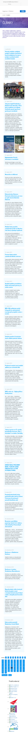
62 (14, 669)
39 (17, 665)
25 (23, 662)
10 (2, 660)
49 (23, 666)
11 (5, 660)
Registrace (5, 11)
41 (23, 665)
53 (11, 668)
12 (8, 660)
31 (17, 663)
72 (20, 671)
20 (8, 662)
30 (14, 663)
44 (8, 666)
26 (2, 663)
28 (8, 663)
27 (5, 663)
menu (23, 11)
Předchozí (4, 675)
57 (23, 668)
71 (17, 671)
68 (8, 671)
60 (8, 669)
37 (11, 665)
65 (23, 669)
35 (5, 665)
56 (20, 668)
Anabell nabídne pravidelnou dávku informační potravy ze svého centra (13, 285)
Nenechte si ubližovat (11, 174)
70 (14, 671)
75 (5, 672)
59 (5, 669)
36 (8, 665)
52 (8, 668)
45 (11, 666)
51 (5, 668)
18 (2, 662)
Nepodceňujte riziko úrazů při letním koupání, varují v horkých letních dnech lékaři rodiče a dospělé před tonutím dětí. (14, 592)
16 (20, 660)
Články (8, 15)
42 (2, 666)
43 (5, 666)
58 (2, 669)
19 (5, 662)
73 (23, 671)
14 (14, 660)
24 (20, 662)
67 (5, 671)
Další (10, 675)
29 (11, 663)
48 (20, 666)
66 (2, 671)
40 (20, 665)
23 (17, 662)
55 (17, 668)
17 (23, 660)
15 (17, 660)
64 (20, 669)
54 (14, 668)
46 (14, 666)
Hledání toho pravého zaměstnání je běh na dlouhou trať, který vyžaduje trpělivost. (13, 228)
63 (17, 669)
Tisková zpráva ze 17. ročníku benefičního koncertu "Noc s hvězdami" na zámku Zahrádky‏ (14, 431)
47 (17, 666)
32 (20, 663)
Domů (4, 15)
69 (11, 671)
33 (23, 663)
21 (11, 662)
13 (11, 660)
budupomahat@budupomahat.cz (10, 1)
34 (2, 665)
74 (2, 672)
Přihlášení (11, 11)
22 (14, 662)
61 (11, 669)
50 (2, 668)
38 (14, 665)
